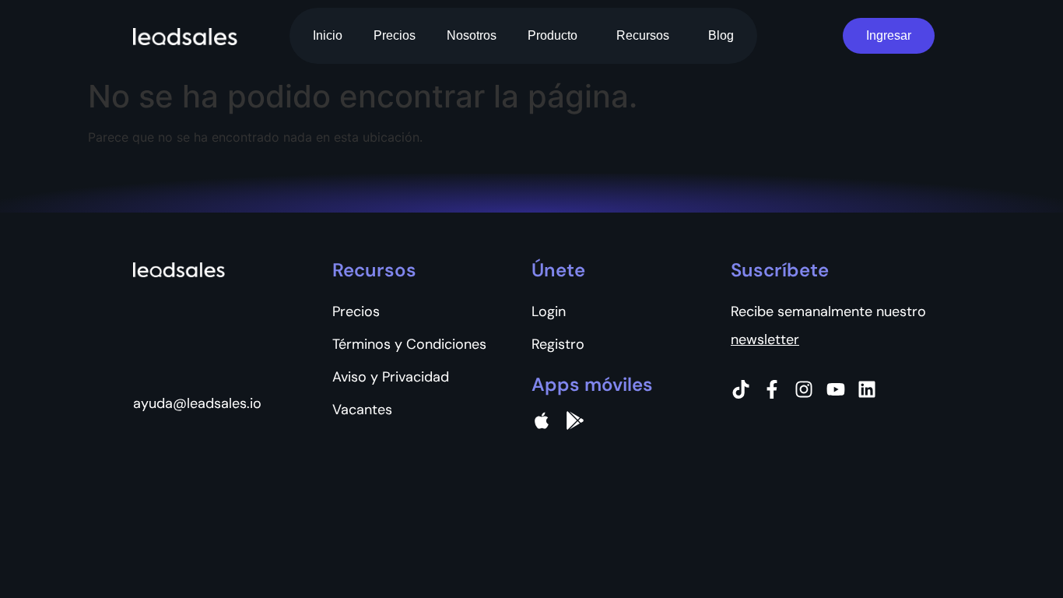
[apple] (541, 420)
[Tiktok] (740, 389)
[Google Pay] (575, 420)
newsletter (765, 339)
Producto (552, 35)
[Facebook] (772, 389)
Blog (721, 35)
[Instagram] (804, 389)
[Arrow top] (1012, 547)
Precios (395, 35)
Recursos (642, 35)
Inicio (327, 35)
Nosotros (471, 35)
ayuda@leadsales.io (197, 403)
